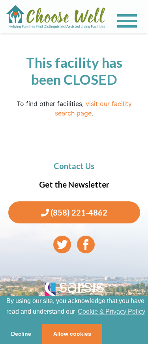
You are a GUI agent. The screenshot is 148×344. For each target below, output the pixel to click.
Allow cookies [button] (72, 334)
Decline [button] (21, 334)
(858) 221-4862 (78, 212)
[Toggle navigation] (127, 20)
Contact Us (74, 166)
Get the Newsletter (74, 184)
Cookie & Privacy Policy (111, 311)
